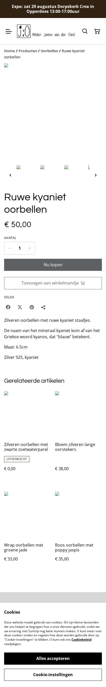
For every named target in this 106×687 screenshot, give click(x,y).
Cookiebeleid (82, 639)
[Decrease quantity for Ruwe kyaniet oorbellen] (9, 248)
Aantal (10, 238)
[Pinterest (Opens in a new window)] (32, 307)
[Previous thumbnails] (10, 175)
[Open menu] (9, 31)
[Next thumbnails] (96, 175)
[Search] (85, 31)
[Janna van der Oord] (46, 31)
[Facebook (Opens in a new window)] (8, 307)
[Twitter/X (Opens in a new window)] (20, 307)
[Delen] (43, 307)
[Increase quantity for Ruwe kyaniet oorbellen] (29, 248)
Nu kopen (53, 264)
